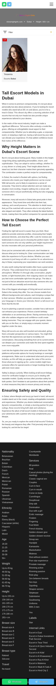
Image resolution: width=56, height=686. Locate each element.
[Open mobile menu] (51, 4)
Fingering (33, 521)
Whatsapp (16, 682)
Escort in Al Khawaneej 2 (40, 656)
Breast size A (8, 627)
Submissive (34, 596)
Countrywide (35, 451)
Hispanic (6, 527)
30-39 (4, 554)
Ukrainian (6, 499)
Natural (5, 655)
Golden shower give (38, 532)
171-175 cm (7, 610)
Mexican (6, 477)
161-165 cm (7, 603)
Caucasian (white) (10, 523)
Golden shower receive (39, 536)
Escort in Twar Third (38, 643)
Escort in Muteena (37, 663)
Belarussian (7, 456)
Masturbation (35, 550)
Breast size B (8, 631)
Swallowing (34, 600)
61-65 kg (6, 582)
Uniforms (33, 603)
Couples (33, 482)
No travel (6, 669)
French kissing (36, 529)
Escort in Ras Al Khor (39, 660)
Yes (31, 612)
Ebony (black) (8, 519)
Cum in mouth (35, 489)
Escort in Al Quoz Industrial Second (41, 647)
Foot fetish (34, 525)
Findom (32, 518)
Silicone (6, 659)
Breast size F (8, 645)
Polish (5, 485)
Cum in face (34, 486)
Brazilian (6, 460)
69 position (34, 465)
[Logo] (28, 15)
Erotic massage (36, 514)
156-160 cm (7, 600)
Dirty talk (33, 504)
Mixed (5, 534)
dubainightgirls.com (15, 22)
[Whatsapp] (4, 4)
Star (31, 622)
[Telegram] (9, 4)
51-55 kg (6, 575)
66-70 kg (6, 586)
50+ (3, 558)
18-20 (4, 544)
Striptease (33, 593)
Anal (31, 469)
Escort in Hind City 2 (38, 670)
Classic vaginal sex (38, 479)
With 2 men (34, 607)
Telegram (43, 682)
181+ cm (6, 617)
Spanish (6, 495)
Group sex (34, 539)
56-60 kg (6, 579)
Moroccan (6, 481)
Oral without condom (38, 557)
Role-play (33, 575)
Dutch (4, 470)
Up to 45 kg (7, 568)
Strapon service (36, 589)
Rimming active (36, 568)
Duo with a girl (35, 511)
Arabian (5, 512)
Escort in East (35, 633)
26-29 (4, 551)
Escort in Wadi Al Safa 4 (40, 667)
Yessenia (8, 74)
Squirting (33, 585)
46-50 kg (6, 572)
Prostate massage (37, 564)
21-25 (4, 547)
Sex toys (33, 582)
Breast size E (8, 642)
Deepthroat (34, 500)
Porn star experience (38, 561)
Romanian (7, 488)
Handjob (33, 543)
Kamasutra (34, 546)
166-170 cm (7, 607)
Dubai (29, 22)
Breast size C (8, 634)
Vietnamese (7, 502)
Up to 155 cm (8, 596)
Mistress (33, 554)
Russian (6, 492)
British (5, 463)
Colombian (7, 467)
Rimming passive (37, 571)
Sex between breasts (38, 578)
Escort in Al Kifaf (36, 653)
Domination (34, 507)
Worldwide (34, 455)
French (5, 474)
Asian (4, 516)
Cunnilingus (34, 496)
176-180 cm (7, 614)
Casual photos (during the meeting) (41, 473)
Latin (4, 530)
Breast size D (8, 638)
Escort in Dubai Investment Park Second (41, 637)
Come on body (36, 493)
